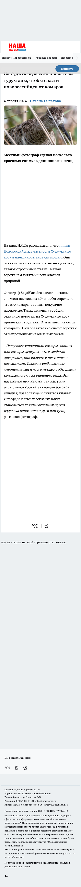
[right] (77, 58)
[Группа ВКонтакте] (7, 768)
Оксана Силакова (45, 101)
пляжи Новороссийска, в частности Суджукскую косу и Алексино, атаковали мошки (37, 251)
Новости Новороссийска (17, 57)
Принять (67, 68)
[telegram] (47, 526)
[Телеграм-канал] (25, 768)
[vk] (35, 526)
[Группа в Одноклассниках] (16, 768)
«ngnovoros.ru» (32, 789)
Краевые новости (46, 57)
